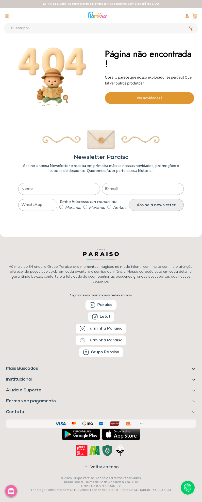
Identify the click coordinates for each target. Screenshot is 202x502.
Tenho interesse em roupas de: (88, 202)
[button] (101, 401)
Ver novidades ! (149, 97)
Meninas (73, 208)
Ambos (120, 208)
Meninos (97, 208)
